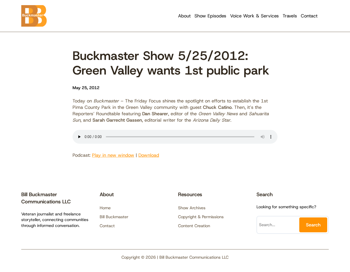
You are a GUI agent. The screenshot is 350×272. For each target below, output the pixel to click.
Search (313, 225)
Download (148, 155)
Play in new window (113, 155)
